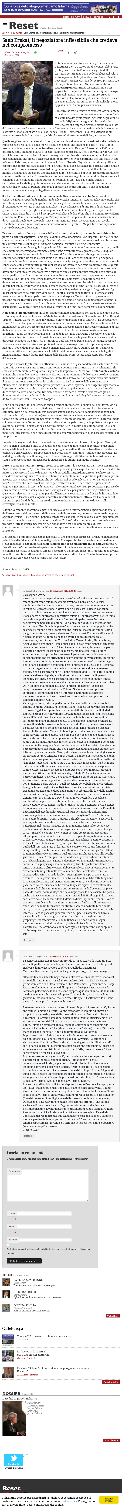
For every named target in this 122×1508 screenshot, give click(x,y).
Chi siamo (87, 17)
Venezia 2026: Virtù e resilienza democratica (44, 1336)
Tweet (60, 50)
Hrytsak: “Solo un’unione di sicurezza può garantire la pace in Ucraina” (54, 1369)
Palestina (36, 574)
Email (12, 1227)
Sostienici (98, 17)
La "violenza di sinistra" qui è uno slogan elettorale (33, 1353)
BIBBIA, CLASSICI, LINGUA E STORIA (32, 1310)
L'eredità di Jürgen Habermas (20, 1398)
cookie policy (69, 1501)
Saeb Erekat (67, 574)
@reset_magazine (14, 1468)
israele (26, 574)
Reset (4, 32)
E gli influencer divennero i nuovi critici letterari (37, 1297)
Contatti (75, 17)
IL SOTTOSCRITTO (25, 1292)
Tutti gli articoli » (111, 1382)
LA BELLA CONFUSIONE (28, 1280)
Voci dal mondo (15, 32)
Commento (14, 1171)
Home (66, 17)
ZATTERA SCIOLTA (25, 1305)
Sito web (13, 1239)
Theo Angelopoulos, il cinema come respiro (34, 1285)
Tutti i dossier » (111, 1440)
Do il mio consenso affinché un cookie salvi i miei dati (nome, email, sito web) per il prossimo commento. (48, 1251)
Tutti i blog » (112, 1316)
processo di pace (51, 574)
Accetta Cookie (109, 1500)
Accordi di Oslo (13, 574)
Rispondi (29, 940)
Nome (12, 1214)
